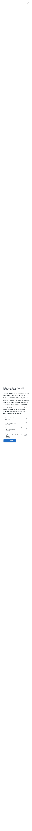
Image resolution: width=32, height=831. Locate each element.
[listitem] (16, 418)
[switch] (25, 422)
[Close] (28, 3)
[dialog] (16, 415)
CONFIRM (10, 440)
